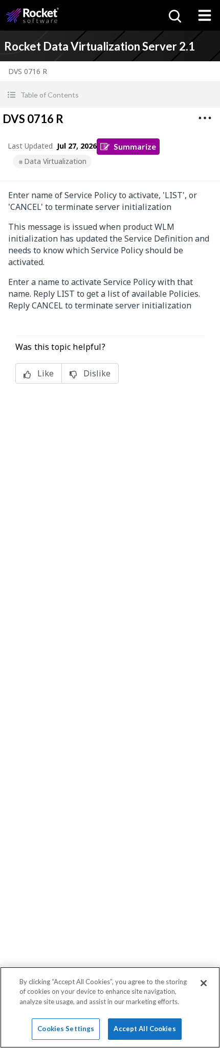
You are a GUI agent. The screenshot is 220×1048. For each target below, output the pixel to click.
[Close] (203, 983)
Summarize (135, 146)
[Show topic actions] (204, 118)
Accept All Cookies (144, 1029)
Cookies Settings (65, 1029)
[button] (110, 95)
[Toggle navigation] (204, 15)
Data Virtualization (55, 161)
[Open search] (174, 15)
